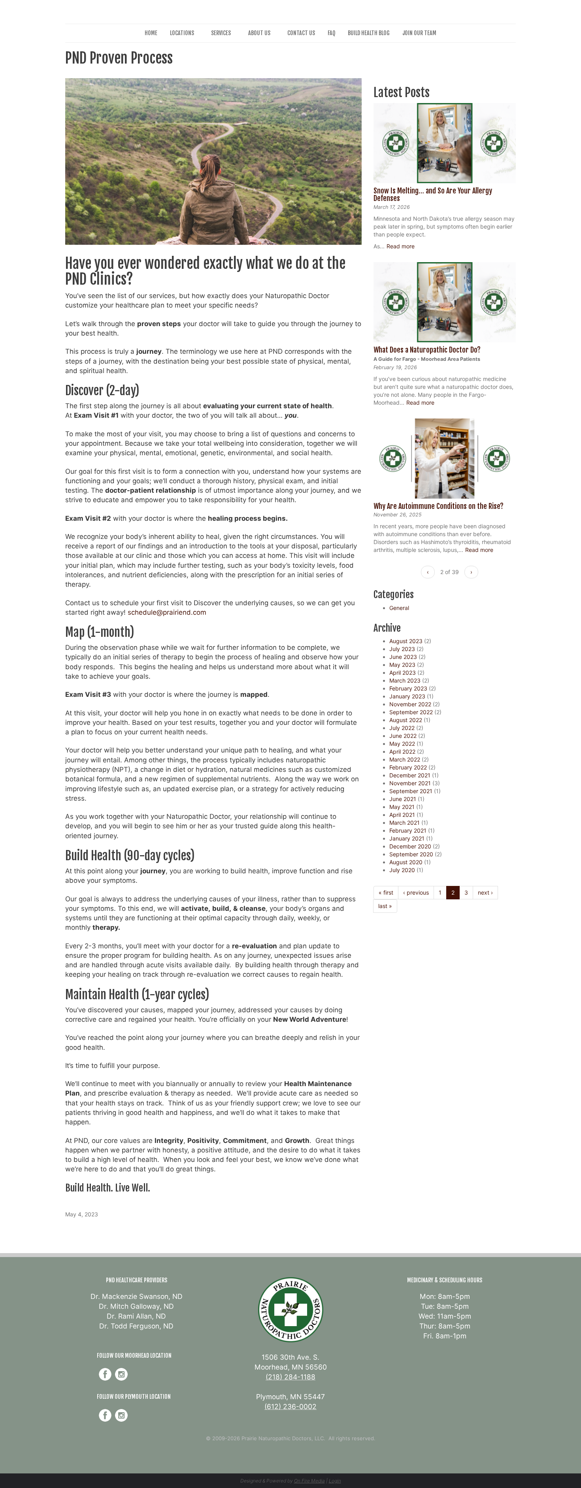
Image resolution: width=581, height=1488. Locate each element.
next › (485, 892)
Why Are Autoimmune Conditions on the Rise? (439, 506)
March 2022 (404, 759)
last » (385, 906)
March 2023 (405, 680)
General (399, 607)
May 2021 (402, 806)
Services (221, 33)
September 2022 (411, 712)
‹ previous (416, 892)
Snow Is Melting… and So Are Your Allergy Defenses (433, 194)
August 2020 (406, 862)
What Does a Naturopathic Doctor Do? (427, 349)
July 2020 (402, 870)
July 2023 (402, 648)
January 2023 (407, 696)
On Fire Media (309, 1481)
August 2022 (405, 720)
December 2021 (409, 775)
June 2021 (402, 799)
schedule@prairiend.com (167, 612)
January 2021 (406, 838)
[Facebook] (105, 1374)
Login (335, 1481)
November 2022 (410, 704)
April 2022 (402, 751)
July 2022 (402, 727)
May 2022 (402, 743)
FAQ (331, 33)
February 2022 (408, 767)
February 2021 (407, 830)
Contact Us (301, 33)
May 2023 (402, 664)
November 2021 (410, 783)
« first (386, 892)
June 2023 (403, 656)
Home (151, 33)
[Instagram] (121, 1374)
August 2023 (406, 641)
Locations (182, 33)
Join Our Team (419, 33)
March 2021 (404, 822)
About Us (259, 33)
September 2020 (411, 854)
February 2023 (408, 688)
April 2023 (402, 672)
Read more (401, 246)
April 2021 (402, 814)
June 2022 (403, 735)
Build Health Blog (369, 33)
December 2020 (410, 846)
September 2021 (410, 791)
